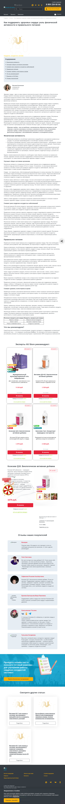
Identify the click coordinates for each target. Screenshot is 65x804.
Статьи (11, 18)
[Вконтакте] (39, 5)
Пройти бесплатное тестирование (18, 679)
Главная (6, 18)
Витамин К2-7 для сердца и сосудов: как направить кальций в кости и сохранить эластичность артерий (19, 716)
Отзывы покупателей (12, 78)
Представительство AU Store (11, 778)
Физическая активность (13, 62)
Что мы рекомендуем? (13, 73)
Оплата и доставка (28, 773)
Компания (20, 14)
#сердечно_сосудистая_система (13, 55)
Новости (6, 775)
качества (46, 527)
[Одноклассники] (42, 5)
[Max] (32, 5)
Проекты (13, 14)
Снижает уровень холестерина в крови (17, 71)
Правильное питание (12, 69)
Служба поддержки (49, 773)
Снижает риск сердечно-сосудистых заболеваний (20, 66)
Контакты (26, 775)
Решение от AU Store (12, 76)
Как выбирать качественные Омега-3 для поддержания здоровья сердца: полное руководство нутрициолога (45, 716)
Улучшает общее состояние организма (17, 64)
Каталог (6, 14)
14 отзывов (45, 392)
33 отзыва (45, 449)
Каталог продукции (8, 773)
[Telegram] (35, 5)
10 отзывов (19, 392)
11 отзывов (19, 449)
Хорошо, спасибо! (12, 800)
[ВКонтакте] (22, 614)
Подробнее (19, 723)
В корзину (19, 396)
